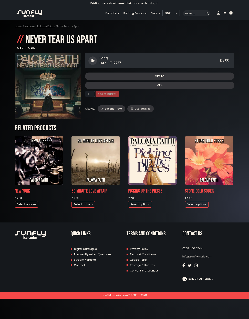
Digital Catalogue (85, 249)
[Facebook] (183, 265)
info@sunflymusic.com (197, 256)
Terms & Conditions (143, 254)
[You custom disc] (231, 13)
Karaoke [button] (111, 13)
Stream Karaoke (85, 260)
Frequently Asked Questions (92, 254)
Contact (79, 265)
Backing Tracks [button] (133, 13)
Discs (153, 13)
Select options (26, 204)
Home (18, 26)
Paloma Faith (45, 26)
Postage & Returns (142, 265)
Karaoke (30, 26)
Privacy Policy (139, 249)
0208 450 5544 (192, 248)
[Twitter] (190, 265)
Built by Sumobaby (200, 279)
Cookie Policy (139, 260)
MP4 (160, 85)
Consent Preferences (144, 271)
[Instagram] (196, 265)
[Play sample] (93, 61)
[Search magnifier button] (207, 13)
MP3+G (159, 76)
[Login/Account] (218, 13)
